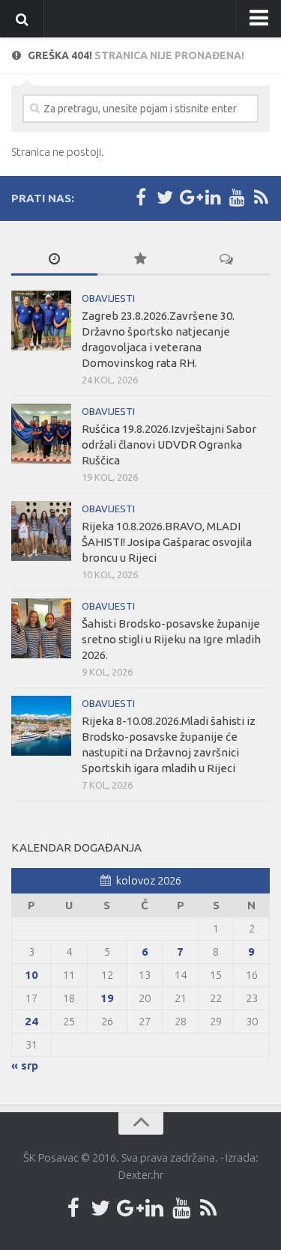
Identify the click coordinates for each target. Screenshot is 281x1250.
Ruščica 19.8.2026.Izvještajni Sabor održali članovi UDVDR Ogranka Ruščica (169, 444)
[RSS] (261, 198)
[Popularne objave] (140, 259)
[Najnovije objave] (54, 259)
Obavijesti (108, 298)
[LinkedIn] (213, 198)
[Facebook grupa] (141, 198)
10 (31, 974)
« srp (24, 1065)
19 (107, 998)
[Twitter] (165, 198)
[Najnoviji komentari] (227, 259)
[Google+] (189, 198)
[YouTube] (237, 198)
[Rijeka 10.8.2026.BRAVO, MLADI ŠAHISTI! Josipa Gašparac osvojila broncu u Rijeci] (41, 531)
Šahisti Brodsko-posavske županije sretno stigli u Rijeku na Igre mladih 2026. (171, 639)
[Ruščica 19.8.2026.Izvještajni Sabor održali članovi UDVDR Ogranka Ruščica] (41, 434)
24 (31, 1021)
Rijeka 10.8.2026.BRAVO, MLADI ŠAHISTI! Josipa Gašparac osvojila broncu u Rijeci (167, 542)
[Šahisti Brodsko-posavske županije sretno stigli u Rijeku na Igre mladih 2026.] (41, 628)
